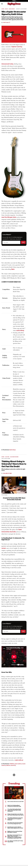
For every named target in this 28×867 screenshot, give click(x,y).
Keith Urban (12, 449)
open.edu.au (19, 760)
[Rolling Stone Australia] (14, 4)
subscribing (20, 330)
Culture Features (14, 456)
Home (2, 456)
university (13, 765)
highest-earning (16, 46)
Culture (7, 456)
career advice (18, 763)
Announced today (7, 64)
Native (8, 765)
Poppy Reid (6, 22)
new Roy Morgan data (8, 217)
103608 (11, 763)
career (3, 548)
